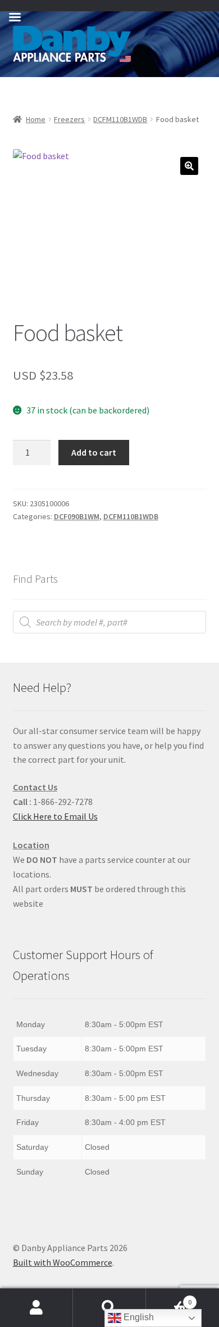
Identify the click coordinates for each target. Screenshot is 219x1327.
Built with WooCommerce (62, 1262)
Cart (168, 1298)
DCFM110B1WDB (120, 119)
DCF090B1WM (76, 516)
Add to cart (93, 452)
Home (35, 119)
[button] (189, 166)
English (137, 1317)
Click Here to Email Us (55, 816)
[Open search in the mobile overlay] (110, 622)
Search (109, 1308)
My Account (36, 1308)
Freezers (69, 119)
